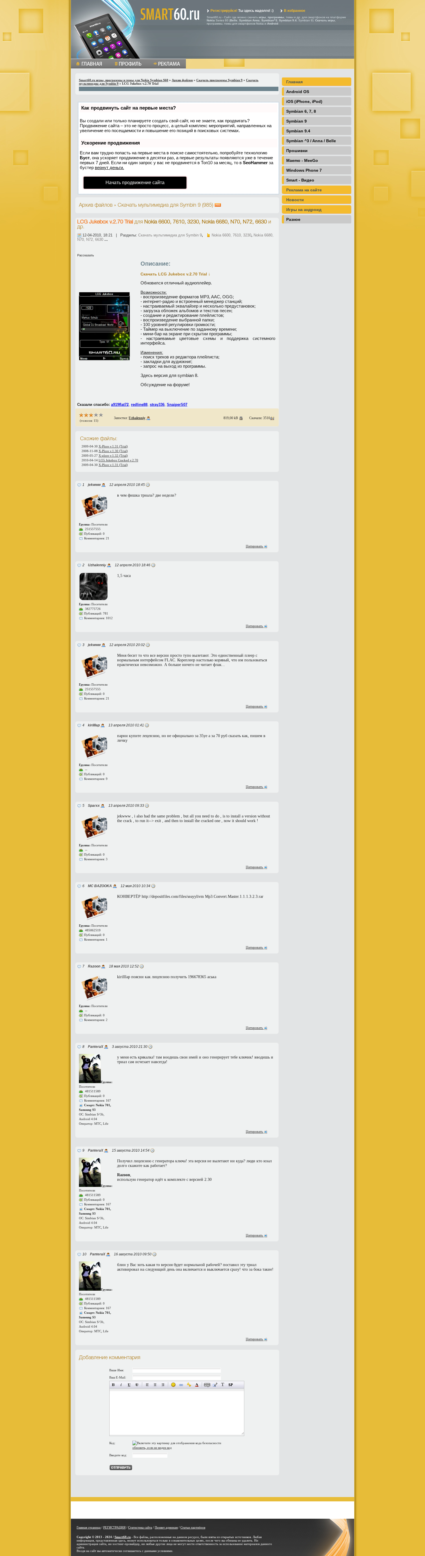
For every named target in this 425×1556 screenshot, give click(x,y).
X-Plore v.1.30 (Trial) (113, 451)
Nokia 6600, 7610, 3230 (231, 235)
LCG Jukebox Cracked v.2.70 (118, 460)
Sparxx (94, 806)
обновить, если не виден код (152, 1447)
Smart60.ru (122, 1537)
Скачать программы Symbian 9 (219, 80)
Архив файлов (182, 80)
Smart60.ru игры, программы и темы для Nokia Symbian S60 (123, 80)
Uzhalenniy (137, 418)
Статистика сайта (140, 1527)
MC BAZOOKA (100, 886)
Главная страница (89, 1527)
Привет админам (166, 1527)
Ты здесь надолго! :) (242, 11)
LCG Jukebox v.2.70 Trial (105, 222)
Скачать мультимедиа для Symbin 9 (170, 235)
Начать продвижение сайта (135, 182)
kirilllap (94, 725)
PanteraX (95, 1047)
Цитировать (255, 546)
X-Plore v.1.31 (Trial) (113, 446)
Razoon (94, 966)
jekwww (94, 485)
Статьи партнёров (192, 1527)
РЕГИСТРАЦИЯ (114, 1527)
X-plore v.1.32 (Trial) (113, 455)
